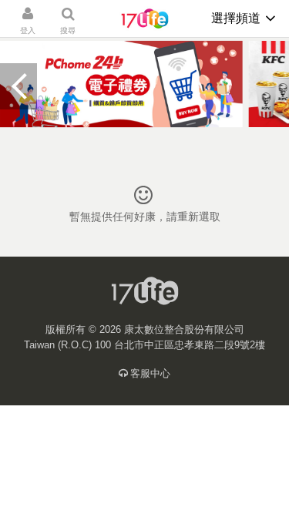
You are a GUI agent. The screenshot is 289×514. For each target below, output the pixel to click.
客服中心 (150, 373)
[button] (18, 86)
